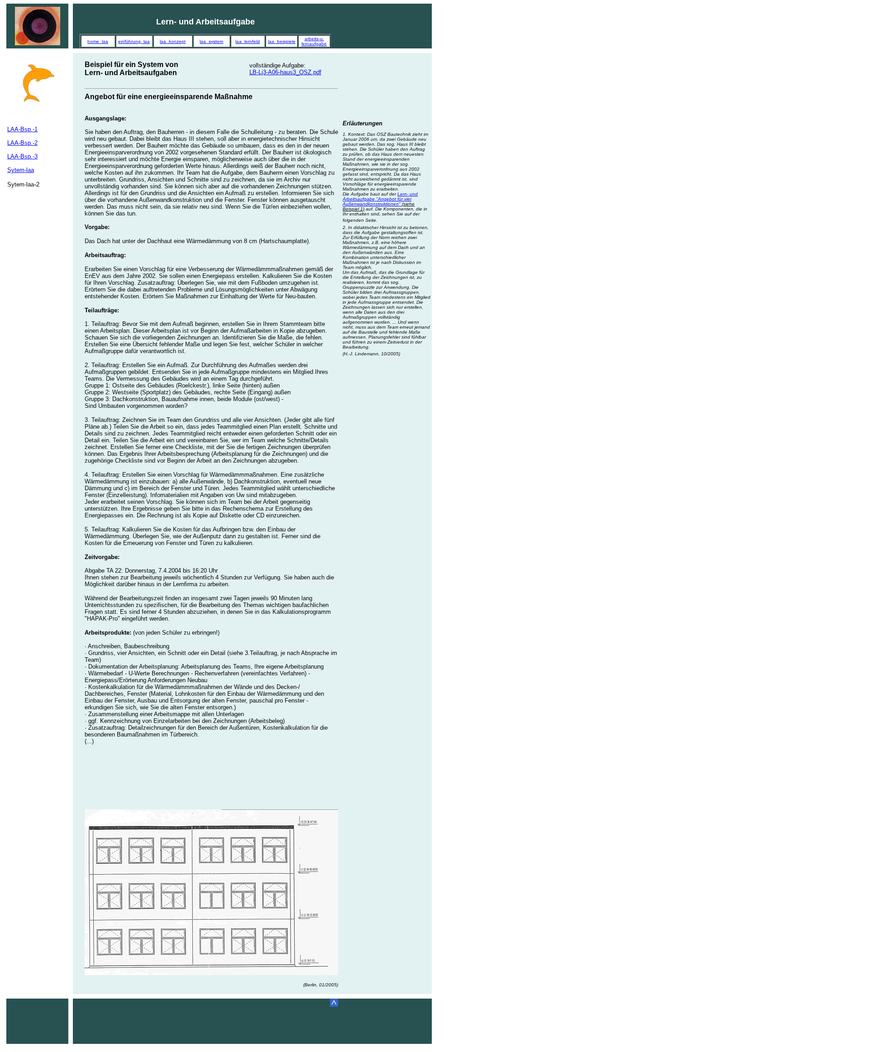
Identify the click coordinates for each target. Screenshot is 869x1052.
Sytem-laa (20, 170)
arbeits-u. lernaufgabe (314, 41)
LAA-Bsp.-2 (22, 142)
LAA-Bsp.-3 (22, 156)
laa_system (211, 41)
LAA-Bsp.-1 (22, 129)
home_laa (97, 41)
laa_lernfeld (247, 41)
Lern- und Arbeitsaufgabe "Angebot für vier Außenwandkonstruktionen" (380, 201)
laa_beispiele (282, 41)
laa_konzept (173, 41)
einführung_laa (134, 41)
